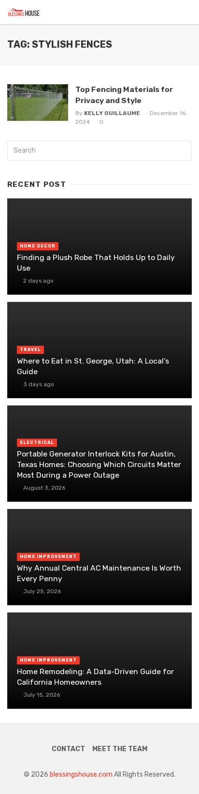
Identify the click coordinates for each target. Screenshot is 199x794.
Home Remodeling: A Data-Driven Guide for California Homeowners (95, 677)
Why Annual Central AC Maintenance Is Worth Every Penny (99, 573)
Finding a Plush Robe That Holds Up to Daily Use (96, 263)
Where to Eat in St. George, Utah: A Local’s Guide (93, 366)
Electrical (37, 442)
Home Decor (38, 246)
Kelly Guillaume (112, 113)
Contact (68, 749)
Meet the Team (119, 749)
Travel (30, 349)
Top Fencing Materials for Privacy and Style (124, 94)
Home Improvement (48, 556)
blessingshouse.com (81, 774)
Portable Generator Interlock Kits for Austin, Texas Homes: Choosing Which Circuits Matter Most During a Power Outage (99, 464)
